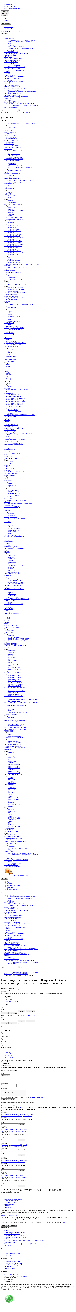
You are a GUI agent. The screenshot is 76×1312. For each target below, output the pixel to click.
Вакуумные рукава (14, 701)
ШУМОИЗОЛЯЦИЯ (11, 107)
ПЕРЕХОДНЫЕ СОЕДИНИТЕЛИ (15, 706)
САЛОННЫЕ (8, 806)
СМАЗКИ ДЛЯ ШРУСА (16, 584)
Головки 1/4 (12, 485)
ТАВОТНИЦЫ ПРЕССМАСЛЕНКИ (16, 860)
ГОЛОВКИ (8, 480)
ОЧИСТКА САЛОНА (11, 597)
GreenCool (7, 373)
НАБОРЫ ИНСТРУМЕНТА (13, 493)
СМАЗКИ (7, 575)
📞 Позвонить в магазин (9, 112)
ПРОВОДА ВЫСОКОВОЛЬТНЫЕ (15, 645)
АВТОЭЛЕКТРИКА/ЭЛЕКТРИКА (15, 47)
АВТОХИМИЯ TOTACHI (12, 251)
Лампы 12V (12, 212)
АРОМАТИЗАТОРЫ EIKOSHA (14, 401)
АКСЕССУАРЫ (9, 50)
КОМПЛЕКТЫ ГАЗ (14, 677)
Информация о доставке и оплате (15, 1232)
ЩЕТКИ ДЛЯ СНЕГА (15, 165)
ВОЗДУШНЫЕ (9, 753)
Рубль (6, 18)
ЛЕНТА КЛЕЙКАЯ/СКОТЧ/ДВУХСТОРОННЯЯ (20, 433)
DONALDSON (13, 766)
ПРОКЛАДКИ (9, 468)
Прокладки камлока (10, 517)
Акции (6, 1252)
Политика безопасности (12, 8)
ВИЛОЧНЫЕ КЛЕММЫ (16, 287)
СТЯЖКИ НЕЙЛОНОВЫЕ (13, 838)
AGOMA (11, 635)
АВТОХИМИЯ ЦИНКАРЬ (13, 262)
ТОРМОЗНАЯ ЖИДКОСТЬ (13, 95)
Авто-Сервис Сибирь (11, 1200)
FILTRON (11, 803)
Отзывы (7, 1054)
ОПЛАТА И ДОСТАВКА (21, 875)
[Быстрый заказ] (1, 1126)
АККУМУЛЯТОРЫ (10, 308)
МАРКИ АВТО (13, 410)
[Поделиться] (18, 1013)
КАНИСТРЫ (8, 134)
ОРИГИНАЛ (12, 783)
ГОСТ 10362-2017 (14, 637)
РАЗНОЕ (7, 83)
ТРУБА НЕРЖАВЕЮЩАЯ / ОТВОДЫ (16, 97)
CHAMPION (12, 560)
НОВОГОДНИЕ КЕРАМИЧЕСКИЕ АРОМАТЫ (19, 415)
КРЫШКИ (7, 466)
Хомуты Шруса (9, 851)
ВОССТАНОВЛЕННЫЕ (16, 321)
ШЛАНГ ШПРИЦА (10, 861)
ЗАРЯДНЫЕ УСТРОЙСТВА (13, 428)
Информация (5, 1227)
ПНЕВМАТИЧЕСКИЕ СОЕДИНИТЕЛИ (17, 712)
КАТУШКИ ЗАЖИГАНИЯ (13, 279)
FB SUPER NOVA (14, 316)
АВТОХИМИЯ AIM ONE (12, 231)
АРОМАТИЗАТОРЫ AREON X (14, 398)
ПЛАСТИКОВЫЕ (14, 530)
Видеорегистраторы (10, 341)
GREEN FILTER (13, 771)
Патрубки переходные (15, 682)
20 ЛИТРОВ (12, 594)
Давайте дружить (6, 1258)
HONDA (11, 567)
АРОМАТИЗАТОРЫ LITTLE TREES (16, 403)
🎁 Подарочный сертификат (13, 885)
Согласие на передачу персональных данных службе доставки (24, 1240)
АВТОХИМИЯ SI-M (11, 247)
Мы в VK (7, 1206)
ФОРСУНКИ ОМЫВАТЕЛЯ (13, 159)
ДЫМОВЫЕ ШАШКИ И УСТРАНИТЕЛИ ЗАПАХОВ (21, 264)
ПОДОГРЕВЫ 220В (10, 294)
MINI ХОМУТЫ (9, 835)
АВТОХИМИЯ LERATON (13, 241)
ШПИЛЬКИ (8, 533)
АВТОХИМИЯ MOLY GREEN (14, 244)
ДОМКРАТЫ (8, 426)
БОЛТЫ (7, 420)
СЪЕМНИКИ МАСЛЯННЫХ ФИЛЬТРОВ (18, 503)
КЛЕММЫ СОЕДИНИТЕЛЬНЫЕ (15, 284)
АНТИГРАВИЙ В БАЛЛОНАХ (14, 170)
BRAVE (10, 793)
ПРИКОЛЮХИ (9, 144)
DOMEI (10, 314)
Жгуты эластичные (14, 154)
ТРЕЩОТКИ (8, 505)
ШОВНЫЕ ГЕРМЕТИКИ (12, 182)
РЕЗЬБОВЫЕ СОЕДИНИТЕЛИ (14, 721)
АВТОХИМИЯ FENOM (12, 236)
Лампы (10, 200)
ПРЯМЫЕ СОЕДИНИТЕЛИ (13, 714)
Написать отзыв (5, 1065)
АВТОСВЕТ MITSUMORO (13, 204)
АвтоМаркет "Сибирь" (11, 1001)
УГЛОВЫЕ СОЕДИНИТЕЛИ (13, 737)
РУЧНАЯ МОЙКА (10, 600)
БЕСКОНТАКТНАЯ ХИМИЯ (14, 589)
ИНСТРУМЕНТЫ (10, 63)
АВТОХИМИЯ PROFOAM (13, 246)
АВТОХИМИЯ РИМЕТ (12, 261)
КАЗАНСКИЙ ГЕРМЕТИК (13, 453)
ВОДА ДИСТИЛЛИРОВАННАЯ (15, 58)
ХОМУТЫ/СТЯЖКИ (11, 441)
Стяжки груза (12, 155)
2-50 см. (10, 351)
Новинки (4, 1214)
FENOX (10, 656)
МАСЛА (7, 552)
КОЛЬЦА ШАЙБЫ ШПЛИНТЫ (14, 70)
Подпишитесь (31, 1015)
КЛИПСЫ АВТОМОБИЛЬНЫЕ (14, 67)
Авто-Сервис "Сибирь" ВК (13, 1265)
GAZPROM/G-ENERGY (16, 565)
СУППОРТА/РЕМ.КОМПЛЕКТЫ (15, 471)
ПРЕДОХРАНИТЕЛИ (11, 296)
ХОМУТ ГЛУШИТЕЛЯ (11, 840)
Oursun (10, 318)
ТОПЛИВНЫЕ (9, 828)
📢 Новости (8, 883)
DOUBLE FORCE (14, 768)
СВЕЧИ (6, 647)
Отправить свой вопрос (8, 1099)
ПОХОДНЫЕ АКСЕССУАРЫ (13, 82)
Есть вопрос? (8, 1057)
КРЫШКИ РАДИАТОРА (12, 75)
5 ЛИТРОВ (11, 595)
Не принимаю (5, 1225)
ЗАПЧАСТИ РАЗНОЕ (11, 62)
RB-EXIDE (11, 779)
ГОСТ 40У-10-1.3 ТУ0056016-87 (18, 639)
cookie (65, 1222)
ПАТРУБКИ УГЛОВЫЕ (16, 684)
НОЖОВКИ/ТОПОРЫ (11, 495)
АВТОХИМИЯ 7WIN (11, 227)
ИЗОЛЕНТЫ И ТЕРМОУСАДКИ (15, 272)
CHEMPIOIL (12, 562)
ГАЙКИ (10, 525)
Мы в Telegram (9, 1204)
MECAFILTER (13, 824)
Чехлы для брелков (10, 359)
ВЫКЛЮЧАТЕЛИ (10, 271)
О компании (8, 4)
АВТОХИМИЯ (9, 45)
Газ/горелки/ (8, 607)
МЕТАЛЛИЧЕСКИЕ (14, 528)
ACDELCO (11, 650)
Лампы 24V (12, 214)
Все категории (9, 38)
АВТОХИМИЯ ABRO (11, 229)
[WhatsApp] (9, 1303)
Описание (7, 1052)
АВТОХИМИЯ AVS (10, 232)
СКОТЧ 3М (8, 456)
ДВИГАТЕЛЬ (8, 461)
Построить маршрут (10, 1202)
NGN (6, 376)
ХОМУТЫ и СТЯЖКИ (11, 102)
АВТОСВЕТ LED (10, 197)
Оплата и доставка (10, 6)
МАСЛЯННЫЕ (9, 784)
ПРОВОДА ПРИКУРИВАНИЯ (14, 328)
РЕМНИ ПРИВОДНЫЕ (12, 85)
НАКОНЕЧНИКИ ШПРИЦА (13, 858)
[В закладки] (3, 1126)
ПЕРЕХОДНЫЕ (13, 734)
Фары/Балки (12, 202)
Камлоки (7, 510)
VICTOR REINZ (9, 450)
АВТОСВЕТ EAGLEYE (12, 195)
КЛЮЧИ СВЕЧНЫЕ (11, 644)
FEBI (9, 801)
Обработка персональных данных (15, 1237)
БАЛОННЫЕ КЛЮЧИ (15, 490)
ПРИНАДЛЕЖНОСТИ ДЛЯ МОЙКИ (16, 599)
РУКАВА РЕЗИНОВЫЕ (12, 87)
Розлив (10, 386)
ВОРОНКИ (8, 130)
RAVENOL (8, 379)
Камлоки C (11, 513)
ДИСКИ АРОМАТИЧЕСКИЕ (13, 406)
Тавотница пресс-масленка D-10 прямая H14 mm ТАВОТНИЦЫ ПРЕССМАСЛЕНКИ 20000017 (32, 1189)
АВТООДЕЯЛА (9, 127)
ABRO (6, 448)
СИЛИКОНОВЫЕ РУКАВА (13, 696)
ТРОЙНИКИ (8, 731)
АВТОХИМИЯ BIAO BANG (13, 234)
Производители (9, 1255)
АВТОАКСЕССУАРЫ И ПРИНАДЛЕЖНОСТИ (19, 40)
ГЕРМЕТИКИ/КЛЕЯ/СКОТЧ (13, 60)
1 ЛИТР (10, 592)
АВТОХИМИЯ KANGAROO (13, 237)
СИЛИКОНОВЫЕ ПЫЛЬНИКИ (14, 687)
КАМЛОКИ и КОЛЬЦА (12, 65)
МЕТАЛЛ (11, 711)
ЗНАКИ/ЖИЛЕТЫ (10, 132)
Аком (10, 319)
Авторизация (8, 27)
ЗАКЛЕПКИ (12, 527)
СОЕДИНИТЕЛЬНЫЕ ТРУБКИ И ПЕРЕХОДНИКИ (21, 92)
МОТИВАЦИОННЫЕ (15, 411)
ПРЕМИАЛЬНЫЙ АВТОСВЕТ (14, 219)
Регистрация (8, 28)
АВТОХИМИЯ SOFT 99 (12, 249)
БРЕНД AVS (8, 57)
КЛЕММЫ (7, 324)
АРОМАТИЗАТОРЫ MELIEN (14, 405)
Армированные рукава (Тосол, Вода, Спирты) (22, 699)
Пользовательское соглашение (14, 1235)
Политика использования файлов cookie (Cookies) (20, 1244)
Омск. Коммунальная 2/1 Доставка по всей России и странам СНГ (17, 1275)
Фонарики (7, 358)
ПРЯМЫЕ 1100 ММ (14, 686)
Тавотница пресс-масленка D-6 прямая (13, 1162)
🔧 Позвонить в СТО (23, 112)
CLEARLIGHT (9, 189)
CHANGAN (12, 652)
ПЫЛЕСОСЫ (8, 436)
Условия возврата (9, 1242)
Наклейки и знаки (10, 356)
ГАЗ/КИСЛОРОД (9, 630)
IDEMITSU (11, 570)
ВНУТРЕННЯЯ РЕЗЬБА (16, 724)
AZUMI (10, 778)
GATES (6, 620)
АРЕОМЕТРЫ (9, 323)
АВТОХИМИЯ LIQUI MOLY (13, 242)
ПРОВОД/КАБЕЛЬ (10, 299)
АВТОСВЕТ (8, 43)
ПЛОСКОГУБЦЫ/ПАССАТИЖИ (15, 500)
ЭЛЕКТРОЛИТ (9, 333)
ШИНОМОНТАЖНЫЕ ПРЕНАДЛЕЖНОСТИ (19, 103)
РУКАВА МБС (9, 632)
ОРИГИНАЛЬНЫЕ (10, 625)
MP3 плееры (8, 338)
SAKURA (11, 781)
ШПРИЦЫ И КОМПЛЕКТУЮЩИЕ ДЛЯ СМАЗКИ (21, 105)
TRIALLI (7, 624)
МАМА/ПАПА (13, 291)
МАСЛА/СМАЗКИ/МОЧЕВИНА (15, 77)
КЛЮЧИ (7, 487)
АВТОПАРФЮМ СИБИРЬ (13, 395)
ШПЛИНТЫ (8, 542)
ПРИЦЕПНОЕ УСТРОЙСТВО (14, 298)
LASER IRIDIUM (13, 661)
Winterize (7, 364)
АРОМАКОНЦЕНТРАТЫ (12, 396)
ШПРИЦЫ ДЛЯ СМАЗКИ (13, 863)
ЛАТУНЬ (11, 709)
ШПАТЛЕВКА (9, 184)
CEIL (9, 313)
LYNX (10, 662)
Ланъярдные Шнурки (11, 346)
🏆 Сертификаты (9, 882)
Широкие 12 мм (13, 850)
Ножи (6, 610)
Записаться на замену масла (13, 1199)
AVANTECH (12, 756)
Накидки (7, 354)
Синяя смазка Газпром (15, 580)
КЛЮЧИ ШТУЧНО (14, 492)
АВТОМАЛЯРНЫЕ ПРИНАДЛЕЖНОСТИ (18, 42)
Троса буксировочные (15, 157)
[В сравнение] (5, 1126)
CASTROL (11, 558)
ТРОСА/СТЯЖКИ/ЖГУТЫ (13, 150)
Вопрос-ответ (8, 1055)
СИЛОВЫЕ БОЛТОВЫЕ (12, 836)
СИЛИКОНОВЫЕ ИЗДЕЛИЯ (14, 90)
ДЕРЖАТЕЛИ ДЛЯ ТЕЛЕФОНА (15, 343)
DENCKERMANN (14, 764)
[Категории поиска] (1, 892)
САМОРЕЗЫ (12, 532)
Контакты (23, 1107)
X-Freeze (7, 388)
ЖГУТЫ (7, 451)
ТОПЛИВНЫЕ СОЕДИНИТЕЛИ (15, 729)
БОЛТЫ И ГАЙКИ (10, 55)
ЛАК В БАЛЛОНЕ (10, 175)
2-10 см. (10, 349)
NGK (9, 666)
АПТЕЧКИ (8, 129)
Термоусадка (12, 277)
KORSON (7, 374)
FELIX (6, 371)
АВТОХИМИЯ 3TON (11, 226)
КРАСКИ (7, 73)
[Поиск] (21, 967)
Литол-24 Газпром (14, 579)
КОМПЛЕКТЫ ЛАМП (15, 211)
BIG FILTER (12, 758)
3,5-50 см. (11, 353)
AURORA (11, 311)
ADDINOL (7, 366)
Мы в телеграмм (9, 1268)
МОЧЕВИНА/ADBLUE (12, 574)
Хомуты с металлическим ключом (15, 841)
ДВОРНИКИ (12, 164)
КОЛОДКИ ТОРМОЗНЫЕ (12, 68)
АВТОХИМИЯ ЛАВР (11, 254)
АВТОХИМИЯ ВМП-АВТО (13, 252)
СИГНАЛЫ (8, 149)
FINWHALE (12, 657)
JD (9, 659)
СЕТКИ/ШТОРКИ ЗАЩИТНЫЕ (14, 440)
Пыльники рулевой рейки (16, 691)
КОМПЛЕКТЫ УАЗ (14, 679)
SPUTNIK (7, 381)
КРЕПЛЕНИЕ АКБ (10, 326)
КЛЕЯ (6, 455)
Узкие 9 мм (11, 846)
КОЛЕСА (7, 465)
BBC (9, 257)
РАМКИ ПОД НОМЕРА (12, 145)
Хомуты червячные (10, 843)
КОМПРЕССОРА (10, 135)
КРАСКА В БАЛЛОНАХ (12, 174)
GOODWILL (12, 819)
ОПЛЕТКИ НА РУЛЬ (11, 140)
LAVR (10, 259)
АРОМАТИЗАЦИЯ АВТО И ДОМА (16, 53)
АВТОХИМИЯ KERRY (12, 239)
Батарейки (7, 339)
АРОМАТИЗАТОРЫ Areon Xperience (16, 400)
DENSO (10, 654)
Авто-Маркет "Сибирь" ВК (13, 1263)
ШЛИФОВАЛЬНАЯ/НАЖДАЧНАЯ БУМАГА (19, 180)
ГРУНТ (6, 172)
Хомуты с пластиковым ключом (18, 848)
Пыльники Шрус (13, 694)
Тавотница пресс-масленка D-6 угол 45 (13, 1177)
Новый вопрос (5, 1075)
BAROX (11, 557)
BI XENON (11, 207)
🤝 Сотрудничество (10, 889)
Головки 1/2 (12, 483)
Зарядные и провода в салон (13, 344)
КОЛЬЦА (7, 540)
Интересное (4, 1249)
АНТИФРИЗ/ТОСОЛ (11, 52)
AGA (6, 368)
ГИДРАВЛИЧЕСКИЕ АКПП (13, 774)
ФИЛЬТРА (7, 98)
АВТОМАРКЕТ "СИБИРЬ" (10, 1192)
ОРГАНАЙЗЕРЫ (9, 142)
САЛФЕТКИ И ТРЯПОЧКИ (13, 147)
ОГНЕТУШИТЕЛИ (10, 137)
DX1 (5, 369)
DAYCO (7, 619)
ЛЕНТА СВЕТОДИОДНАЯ (13, 217)
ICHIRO (10, 569)
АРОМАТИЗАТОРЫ (11, 425)
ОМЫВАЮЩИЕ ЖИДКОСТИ (14, 139)
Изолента (11, 276)
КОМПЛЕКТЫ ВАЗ (14, 676)
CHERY (10, 763)
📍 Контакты (8, 887)
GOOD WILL (12, 769)
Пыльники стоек (13, 692)
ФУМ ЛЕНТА (8, 100)
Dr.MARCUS (8, 393)
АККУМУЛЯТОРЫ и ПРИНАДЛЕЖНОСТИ (18, 48)
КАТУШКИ (8, 463)
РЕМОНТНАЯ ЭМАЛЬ (12, 179)
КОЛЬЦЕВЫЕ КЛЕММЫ (16, 289)
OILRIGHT (8, 378)
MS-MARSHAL (13, 664)
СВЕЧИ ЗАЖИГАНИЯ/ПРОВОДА (15, 88)
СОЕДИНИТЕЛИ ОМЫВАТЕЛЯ (15, 727)
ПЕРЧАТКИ (8, 80)
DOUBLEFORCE (13, 799)
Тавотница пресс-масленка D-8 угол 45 (13, 1146)
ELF (9, 564)
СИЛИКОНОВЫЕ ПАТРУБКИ (14, 672)
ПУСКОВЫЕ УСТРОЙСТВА (13, 329)
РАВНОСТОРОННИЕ (15, 736)
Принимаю (14, 1225)
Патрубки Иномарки (14, 681)
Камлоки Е (11, 515)
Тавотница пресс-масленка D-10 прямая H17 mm (16, 1116)
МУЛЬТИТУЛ (8, 609)
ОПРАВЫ (7, 497)
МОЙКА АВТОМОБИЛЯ (12, 78)
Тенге (6, 20)
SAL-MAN (7, 194)
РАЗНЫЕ (11, 216)
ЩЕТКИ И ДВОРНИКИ (12, 160)
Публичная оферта (10, 1239)
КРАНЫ (7, 72)
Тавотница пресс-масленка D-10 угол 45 (13, 1131)
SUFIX (10, 282)
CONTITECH (8, 617)
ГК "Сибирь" (8, 1266)
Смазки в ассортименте (15, 582)
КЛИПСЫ (7, 522)
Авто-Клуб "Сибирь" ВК (12, 1261)
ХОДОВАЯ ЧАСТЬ (10, 473)
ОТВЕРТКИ (8, 498)
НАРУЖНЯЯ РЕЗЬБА (15, 726)
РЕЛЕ (6, 303)
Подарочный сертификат (9, 1215)
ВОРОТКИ (8, 478)
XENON (11, 192)
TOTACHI (7, 383)
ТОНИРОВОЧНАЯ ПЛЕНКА (14, 93)
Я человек (4, 1088)
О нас (6, 1230)
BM (9, 759)
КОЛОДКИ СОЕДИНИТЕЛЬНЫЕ (15, 292)
